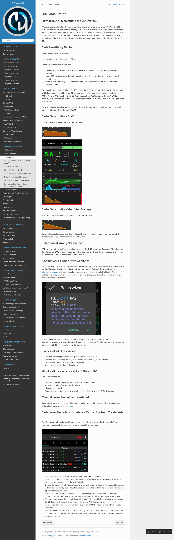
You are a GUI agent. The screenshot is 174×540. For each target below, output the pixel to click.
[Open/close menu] (1, 157)
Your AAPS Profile (9, 127)
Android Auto (8, 242)
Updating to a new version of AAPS (16, 288)
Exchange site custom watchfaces (15, 265)
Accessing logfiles (9, 321)
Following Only (8, 239)
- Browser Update (9, 291)
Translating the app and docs (13, 352)
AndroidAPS (18, 3)
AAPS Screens (8, 150)
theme (65, 536)
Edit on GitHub (117, 5)
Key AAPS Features (9, 154)
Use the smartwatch (10, 255)
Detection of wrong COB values (15, 177)
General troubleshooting (11, 307)
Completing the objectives (12, 141)
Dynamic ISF (7, 207)
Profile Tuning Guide (10, 314)
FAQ (4, 372)
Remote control (8, 232)
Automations (7, 204)
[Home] (42, 5)
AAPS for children (9, 211)
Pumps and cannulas (10, 214)
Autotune (6, 337)
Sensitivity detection (10, 190)
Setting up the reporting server (14, 92)
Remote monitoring (10, 228)
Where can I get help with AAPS (14, 304)
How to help (7, 345)
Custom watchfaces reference (14, 262)
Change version (8, 54)
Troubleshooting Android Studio (14, 318)
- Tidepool (6, 99)
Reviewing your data (10, 277)
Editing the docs (9, 349)
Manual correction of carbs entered (17, 180)
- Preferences (7, 138)
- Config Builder (8, 134)
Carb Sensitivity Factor (12, 166)
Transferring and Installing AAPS (14, 117)
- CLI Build (6, 113)
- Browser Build (8, 106)
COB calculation (8, 157)
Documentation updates (12, 284)
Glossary (6, 368)
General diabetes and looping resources (17, 375)
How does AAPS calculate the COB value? (17, 162)
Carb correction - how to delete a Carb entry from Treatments (16, 185)
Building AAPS (8, 103)
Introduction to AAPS (10, 63)
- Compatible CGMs (10, 77)
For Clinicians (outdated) (11, 384)
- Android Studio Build (11, 110)
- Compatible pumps (10, 73)
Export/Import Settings (11, 274)
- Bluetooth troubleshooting (13, 311)
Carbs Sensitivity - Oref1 (13, 170)
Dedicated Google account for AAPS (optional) (16, 380)
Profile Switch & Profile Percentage (15, 193)
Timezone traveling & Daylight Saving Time (16, 219)
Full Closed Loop (9, 330)
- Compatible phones (10, 80)
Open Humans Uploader (11, 359)
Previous (49, 522)
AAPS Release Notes (10, 281)
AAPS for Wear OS (9, 251)
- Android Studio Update (12, 295)
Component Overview (11, 70)
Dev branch (7, 333)
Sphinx (53, 536)
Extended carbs (8, 200)
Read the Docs (85, 536)
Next (118, 522)
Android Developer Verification (14, 120)
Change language (9, 50)
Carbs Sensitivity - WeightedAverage (17, 173)
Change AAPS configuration (13, 131)
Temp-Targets (7, 197)
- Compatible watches (11, 84)
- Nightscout (7, 96)
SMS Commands (9, 235)
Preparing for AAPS (10, 66)
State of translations (10, 356)
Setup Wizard (8, 124)
